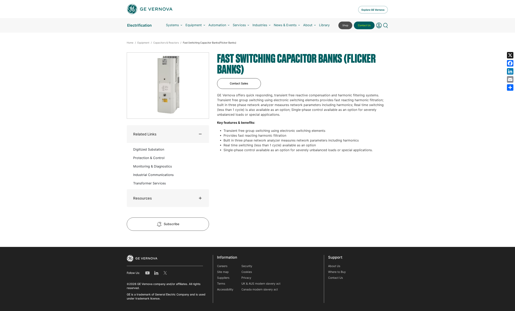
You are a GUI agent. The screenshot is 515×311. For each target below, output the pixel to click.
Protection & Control (149, 158)
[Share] (510, 87)
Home (130, 42)
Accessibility (225, 289)
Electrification (139, 25)
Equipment (193, 25)
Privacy (246, 277)
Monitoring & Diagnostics (152, 166)
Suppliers (223, 277)
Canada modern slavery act (259, 289)
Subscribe (171, 224)
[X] (510, 55)
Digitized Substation (148, 149)
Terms (221, 283)
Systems (172, 25)
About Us (334, 266)
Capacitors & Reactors (166, 42)
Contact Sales (239, 83)
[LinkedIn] (510, 71)
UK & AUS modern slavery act (260, 283)
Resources (142, 198)
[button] (379, 25)
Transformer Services (149, 183)
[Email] (510, 79)
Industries (259, 25)
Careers (222, 266)
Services (239, 25)
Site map (223, 272)
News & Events (285, 25)
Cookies (246, 272)
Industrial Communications (153, 175)
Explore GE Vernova (373, 9)
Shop (345, 25)
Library (324, 25)
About (307, 25)
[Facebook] (510, 63)
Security (246, 266)
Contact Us (364, 25)
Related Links (145, 134)
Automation (217, 25)
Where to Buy (337, 272)
